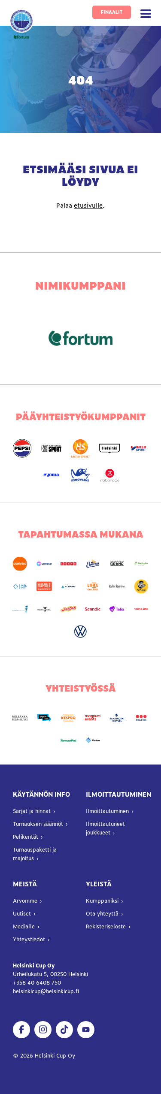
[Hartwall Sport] (51, 448)
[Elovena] (93, 564)
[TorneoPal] (68, 740)
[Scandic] (93, 609)
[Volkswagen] (80, 631)
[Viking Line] (141, 609)
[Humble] (44, 586)
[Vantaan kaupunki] (93, 740)
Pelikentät (25, 836)
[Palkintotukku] (44, 609)
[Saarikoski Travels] (117, 718)
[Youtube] (85, 1029)
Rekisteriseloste (106, 926)
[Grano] (117, 564)
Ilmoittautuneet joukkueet (105, 828)
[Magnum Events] (93, 718)
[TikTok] (64, 1029)
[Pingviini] (80, 475)
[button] (146, 13)
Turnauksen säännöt (38, 824)
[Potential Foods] (68, 609)
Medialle (24, 926)
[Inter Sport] (138, 448)
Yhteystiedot (29, 939)
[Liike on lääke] (93, 586)
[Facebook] (21, 1029)
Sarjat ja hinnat (32, 811)
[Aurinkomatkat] (20, 564)
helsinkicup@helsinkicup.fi (46, 991)
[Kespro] (68, 718)
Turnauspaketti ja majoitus (35, 854)
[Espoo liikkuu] (44, 718)
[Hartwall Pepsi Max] (22, 448)
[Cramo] (68, 564)
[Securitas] (141, 718)
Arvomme (25, 900)
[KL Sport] (68, 586)
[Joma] (51, 475)
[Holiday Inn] (141, 564)
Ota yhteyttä (102, 913)
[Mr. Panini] (141, 586)
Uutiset (22, 913)
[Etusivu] (21, 24)
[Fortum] (80, 338)
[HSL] (20, 586)
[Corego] (44, 564)
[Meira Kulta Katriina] (117, 586)
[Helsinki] (109, 448)
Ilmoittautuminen (107, 811)
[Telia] (117, 609)
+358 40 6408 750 (38, 982)
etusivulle (88, 205)
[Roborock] (109, 475)
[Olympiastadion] (20, 609)
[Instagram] (43, 1029)
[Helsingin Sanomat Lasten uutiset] (80, 448)
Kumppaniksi (102, 900)
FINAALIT (111, 12)
